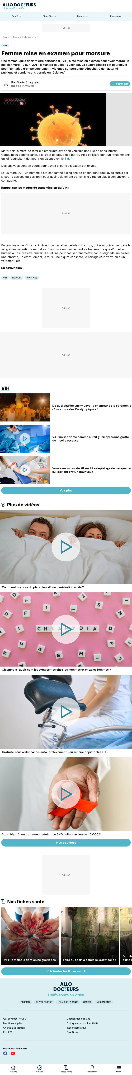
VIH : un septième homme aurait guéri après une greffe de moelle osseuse (90, 438)
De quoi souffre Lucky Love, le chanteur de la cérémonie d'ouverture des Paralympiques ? (91, 407)
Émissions (115, 16)
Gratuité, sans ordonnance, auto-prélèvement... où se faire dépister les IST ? (55, 752)
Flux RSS (8, 1032)
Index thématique (77, 1027)
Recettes (26, 1002)
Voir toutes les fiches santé (66, 971)
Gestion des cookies (78, 1018)
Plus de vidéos (23, 504)
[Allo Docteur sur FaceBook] (5, 1053)
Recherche (92, 1071)
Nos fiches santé (25, 901)
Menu (118, 1071)
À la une (13, 1071)
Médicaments (104, 1002)
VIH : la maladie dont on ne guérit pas (30, 960)
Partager (122, 83)
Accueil (6, 37)
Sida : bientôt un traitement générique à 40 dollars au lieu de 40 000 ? (51, 834)
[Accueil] (66, 989)
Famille (81, 16)
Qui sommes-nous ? (14, 1018)
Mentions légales (12, 1023)
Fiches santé (66, 1071)
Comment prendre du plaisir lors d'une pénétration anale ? (43, 587)
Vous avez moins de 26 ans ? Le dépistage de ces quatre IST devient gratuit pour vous (91, 470)
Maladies (26, 37)
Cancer (87, 1002)
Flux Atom (72, 1032)
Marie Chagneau (28, 82)
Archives (32, 277)
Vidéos (39, 1071)
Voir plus (66, 490)
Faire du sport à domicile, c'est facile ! (89, 960)
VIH (36, 37)
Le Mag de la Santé (68, 1002)
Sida (68, 158)
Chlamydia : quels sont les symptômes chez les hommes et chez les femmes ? (56, 670)
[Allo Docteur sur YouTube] (13, 1053)
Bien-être (48, 16)
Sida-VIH (16, 277)
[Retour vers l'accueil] (66, 6)
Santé (15, 16)
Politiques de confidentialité (83, 1023)
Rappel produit (44, 1002)
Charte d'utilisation (14, 1027)
